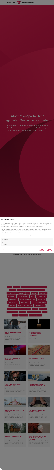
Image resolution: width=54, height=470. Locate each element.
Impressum (12, 249)
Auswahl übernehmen (40, 250)
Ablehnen (31, 250)
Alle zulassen (49, 250)
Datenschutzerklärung (5, 249)
